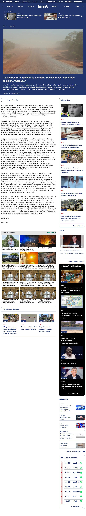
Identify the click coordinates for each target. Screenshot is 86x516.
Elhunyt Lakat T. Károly (68, 364)
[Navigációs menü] (3, 6)
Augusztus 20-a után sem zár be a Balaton (29, 328)
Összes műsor (75, 506)
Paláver (63, 381)
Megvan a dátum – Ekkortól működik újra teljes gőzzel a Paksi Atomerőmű (10, 330)
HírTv (4, 26)
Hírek (4, 324)
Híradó (62, 404)
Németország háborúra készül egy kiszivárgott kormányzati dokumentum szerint (71, 218)
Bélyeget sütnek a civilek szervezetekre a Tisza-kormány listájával (71, 315)
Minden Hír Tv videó (73, 394)
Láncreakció (64, 443)
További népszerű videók (75, 261)
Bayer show (64, 432)
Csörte (62, 423)
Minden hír (76, 226)
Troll (74, 496)
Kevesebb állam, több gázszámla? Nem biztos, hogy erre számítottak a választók (71, 252)
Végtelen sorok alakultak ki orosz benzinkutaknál (45, 329)
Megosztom (11, 100)
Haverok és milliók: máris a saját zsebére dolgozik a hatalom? (70, 16)
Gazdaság (12, 26)
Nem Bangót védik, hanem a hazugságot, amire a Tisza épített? (29, 16)
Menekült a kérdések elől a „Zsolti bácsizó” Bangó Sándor (72, 194)
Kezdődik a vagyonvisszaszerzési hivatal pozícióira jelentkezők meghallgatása (72, 290)
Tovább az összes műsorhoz (73, 451)
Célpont (62, 415)
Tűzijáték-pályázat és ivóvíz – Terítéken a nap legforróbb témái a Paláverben (71, 386)
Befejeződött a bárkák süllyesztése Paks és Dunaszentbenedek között (69, 341)
